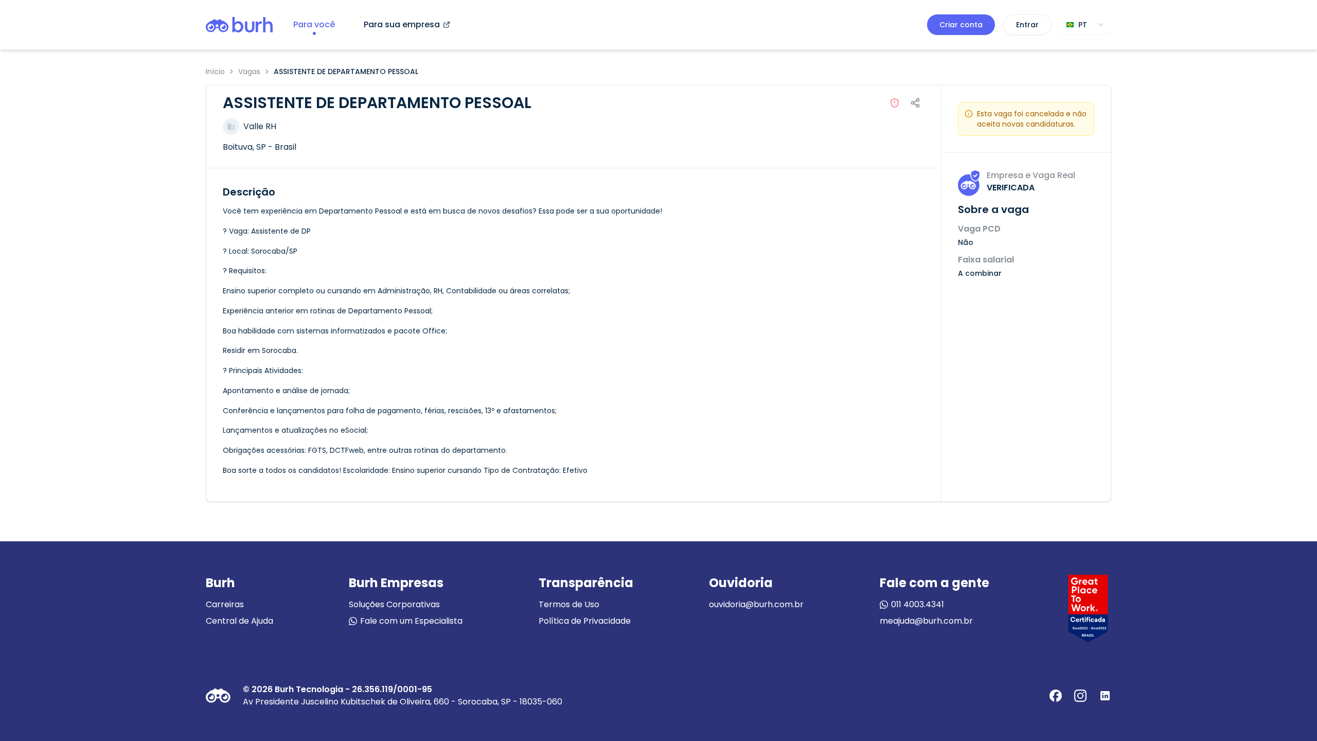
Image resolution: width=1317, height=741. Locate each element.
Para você (314, 24)
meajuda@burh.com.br (926, 621)
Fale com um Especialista (411, 621)
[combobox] (1085, 24)
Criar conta (961, 25)
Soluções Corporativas (394, 604)
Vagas (249, 71)
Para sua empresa (402, 24)
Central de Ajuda (239, 621)
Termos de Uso (569, 604)
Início (215, 71)
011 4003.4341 (917, 604)
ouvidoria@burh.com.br (756, 604)
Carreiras (225, 604)
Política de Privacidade (585, 621)
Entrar (1027, 25)
